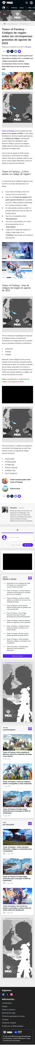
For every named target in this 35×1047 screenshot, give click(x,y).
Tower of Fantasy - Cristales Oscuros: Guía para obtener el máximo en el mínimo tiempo (18, 628)
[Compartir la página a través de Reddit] (15, 51)
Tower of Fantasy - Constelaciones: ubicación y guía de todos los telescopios (17, 648)
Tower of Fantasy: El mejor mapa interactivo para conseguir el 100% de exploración (17, 811)
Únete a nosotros (8, 1010)
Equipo (4, 1006)
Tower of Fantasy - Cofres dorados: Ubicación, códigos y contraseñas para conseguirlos (19, 641)
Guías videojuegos (13, 24)
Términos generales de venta (13, 1016)
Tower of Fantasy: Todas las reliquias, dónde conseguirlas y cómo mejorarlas (19, 621)
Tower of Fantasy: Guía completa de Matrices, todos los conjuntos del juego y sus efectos (17, 754)
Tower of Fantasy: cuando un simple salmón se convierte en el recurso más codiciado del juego (19, 600)
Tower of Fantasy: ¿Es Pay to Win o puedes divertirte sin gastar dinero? (18, 634)
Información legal (8, 1013)
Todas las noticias (17, 656)
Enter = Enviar (16, 545)
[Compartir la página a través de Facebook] (8, 51)
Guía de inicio (15, 488)
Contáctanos (7, 1003)
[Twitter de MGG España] (7, 994)
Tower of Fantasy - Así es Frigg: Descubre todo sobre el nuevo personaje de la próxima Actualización (18, 614)
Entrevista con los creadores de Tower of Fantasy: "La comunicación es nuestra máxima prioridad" (18, 585)
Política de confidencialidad (12, 1026)
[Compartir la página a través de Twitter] (11, 51)
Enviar (29, 545)
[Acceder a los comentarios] (19, 51)
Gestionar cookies (9, 1023)
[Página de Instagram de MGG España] (11, 994)
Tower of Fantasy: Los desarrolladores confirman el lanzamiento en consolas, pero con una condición (18, 592)
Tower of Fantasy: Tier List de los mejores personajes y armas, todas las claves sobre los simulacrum (17, 908)
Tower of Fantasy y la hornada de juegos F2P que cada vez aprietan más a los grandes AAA (19, 607)
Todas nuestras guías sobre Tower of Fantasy (20, 481)
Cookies (5, 1019)
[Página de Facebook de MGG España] (3, 994)
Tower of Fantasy (23, 24)
